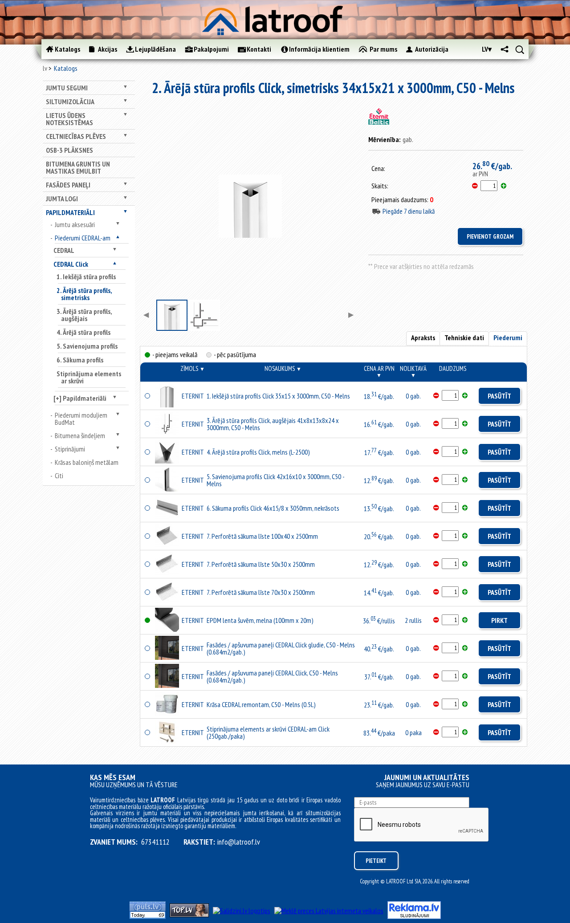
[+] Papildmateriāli (79, 398)
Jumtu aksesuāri (75, 224)
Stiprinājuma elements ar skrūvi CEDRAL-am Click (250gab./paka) (268, 732)
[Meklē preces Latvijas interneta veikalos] (328, 910)
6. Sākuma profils (80, 359)
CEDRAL (63, 250)
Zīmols (192, 368)
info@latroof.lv (238, 842)
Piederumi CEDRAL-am (82, 237)
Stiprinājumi (70, 448)
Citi (59, 475)
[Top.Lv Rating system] (189, 914)
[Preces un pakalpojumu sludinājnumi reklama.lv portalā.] (414, 916)
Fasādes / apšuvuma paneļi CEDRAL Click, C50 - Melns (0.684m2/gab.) (272, 676)
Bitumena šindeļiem (80, 435)
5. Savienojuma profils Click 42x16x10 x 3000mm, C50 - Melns (275, 480)
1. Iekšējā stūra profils (86, 276)
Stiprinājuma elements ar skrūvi (89, 377)
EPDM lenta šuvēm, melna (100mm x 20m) (260, 620)
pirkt (499, 620)
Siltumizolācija (70, 101)
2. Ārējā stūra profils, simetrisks (84, 294)
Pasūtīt (499, 395)
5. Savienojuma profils (87, 346)
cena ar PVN (379, 371)
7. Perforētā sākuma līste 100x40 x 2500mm (262, 536)
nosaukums (283, 368)
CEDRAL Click (70, 264)
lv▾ (487, 49)
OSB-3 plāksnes (69, 150)
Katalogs (65, 68)
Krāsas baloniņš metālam (86, 462)
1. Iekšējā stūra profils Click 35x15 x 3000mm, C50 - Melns (278, 395)
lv (45, 68)
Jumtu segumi (67, 87)
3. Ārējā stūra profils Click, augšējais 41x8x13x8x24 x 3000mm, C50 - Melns (273, 424)
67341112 (155, 842)
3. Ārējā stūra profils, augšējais (84, 315)
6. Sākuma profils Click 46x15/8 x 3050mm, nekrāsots (273, 508)
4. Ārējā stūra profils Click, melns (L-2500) (258, 451)
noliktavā (413, 371)
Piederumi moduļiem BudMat (81, 419)
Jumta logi (62, 198)
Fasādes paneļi (68, 184)
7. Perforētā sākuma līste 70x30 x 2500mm (261, 592)
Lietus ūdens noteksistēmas (69, 119)
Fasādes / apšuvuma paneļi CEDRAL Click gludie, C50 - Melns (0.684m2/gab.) (281, 648)
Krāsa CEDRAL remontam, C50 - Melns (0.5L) (261, 704)
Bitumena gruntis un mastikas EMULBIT (78, 167)
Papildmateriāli (70, 212)
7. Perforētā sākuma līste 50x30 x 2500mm (261, 564)
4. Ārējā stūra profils (83, 332)
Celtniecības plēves (76, 136)
